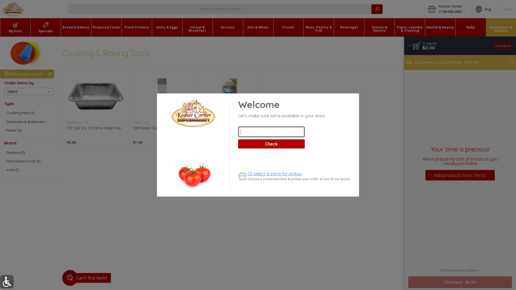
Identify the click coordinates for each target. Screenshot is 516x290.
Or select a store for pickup (275, 173)
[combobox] (271, 131)
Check (271, 144)
